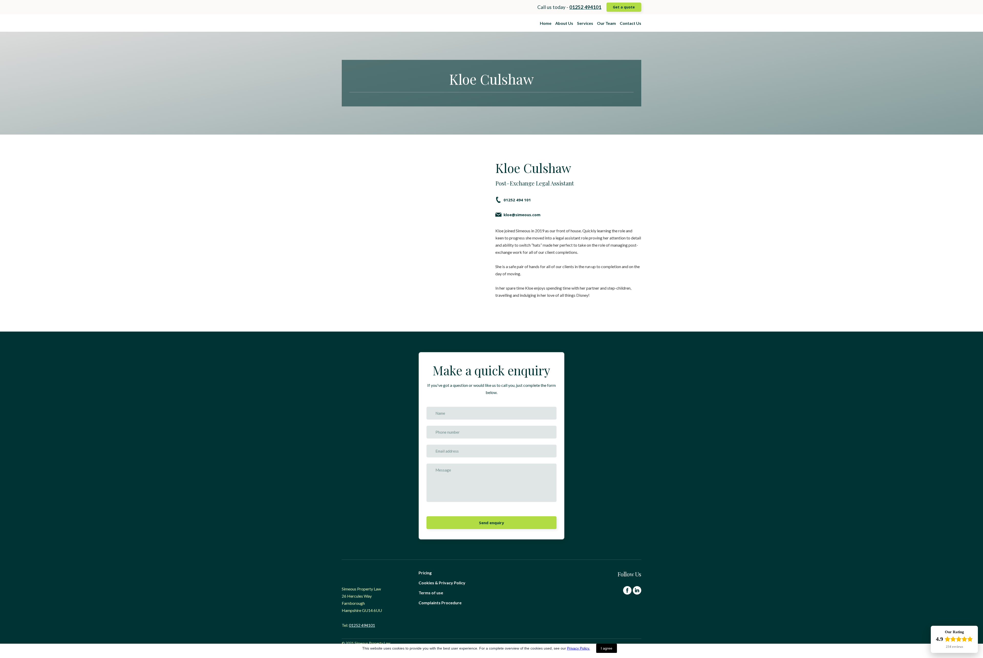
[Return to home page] (373, 23)
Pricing (425, 572)
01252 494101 (362, 625)
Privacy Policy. (578, 648)
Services (585, 23)
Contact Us (630, 23)
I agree (606, 648)
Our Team (606, 23)
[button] (623, 7)
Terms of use (431, 592)
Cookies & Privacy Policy (442, 582)
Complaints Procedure (440, 602)
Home (545, 23)
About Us (564, 23)
